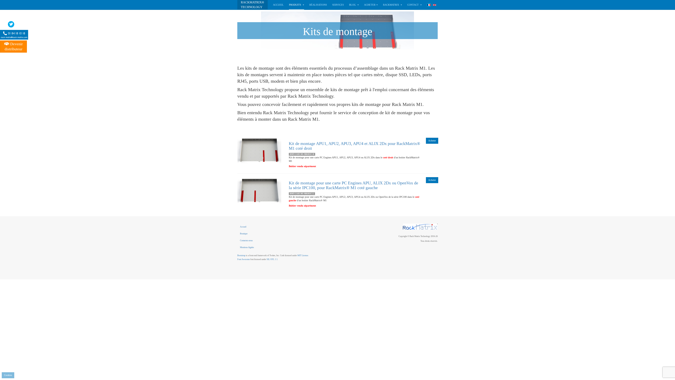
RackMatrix (391, 5)
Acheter (432, 140)
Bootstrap (241, 255)
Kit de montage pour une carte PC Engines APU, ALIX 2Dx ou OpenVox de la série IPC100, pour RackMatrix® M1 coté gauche (353, 185)
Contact (413, 5)
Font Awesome (243, 259)
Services (338, 5)
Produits (295, 5)
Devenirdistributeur (14, 46)
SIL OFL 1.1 (272, 259)
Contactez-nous (246, 240)
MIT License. (303, 255)
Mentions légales (247, 247)
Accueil (278, 5)
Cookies (8, 375)
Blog (352, 5)
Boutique (244, 233)
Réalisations (318, 5)
